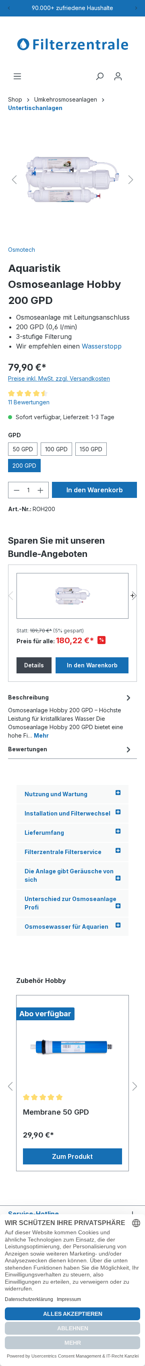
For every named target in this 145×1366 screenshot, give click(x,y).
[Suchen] (99, 76)
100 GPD (56, 449)
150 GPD (91, 449)
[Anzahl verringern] (16, 490)
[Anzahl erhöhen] (40, 490)
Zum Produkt (72, 1156)
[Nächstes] (131, 180)
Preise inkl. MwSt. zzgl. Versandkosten (59, 378)
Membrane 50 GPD (56, 1112)
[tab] (70, 716)
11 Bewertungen (29, 402)
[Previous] (8, 8)
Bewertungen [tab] (27, 749)
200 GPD (24, 465)
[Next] (136, 8)
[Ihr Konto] (118, 76)
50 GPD (22, 449)
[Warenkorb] (132, 73)
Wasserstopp (102, 346)
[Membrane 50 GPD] (72, 1047)
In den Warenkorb (94, 490)
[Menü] (17, 76)
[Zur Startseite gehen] (72, 44)
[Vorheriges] (14, 180)
